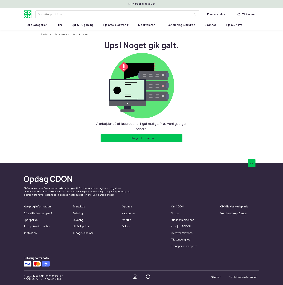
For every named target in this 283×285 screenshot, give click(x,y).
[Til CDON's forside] (27, 14)
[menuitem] (37, 25)
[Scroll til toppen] (251, 163)
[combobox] (117, 14)
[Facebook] (148, 277)
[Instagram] (135, 277)
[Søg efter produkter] (194, 14)
